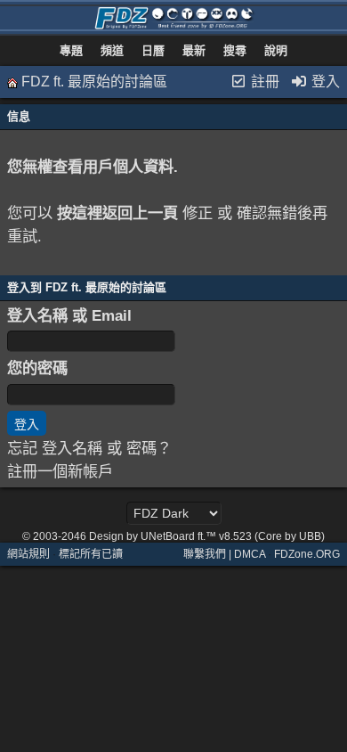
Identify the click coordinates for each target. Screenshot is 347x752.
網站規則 (28, 554)
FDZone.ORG (307, 554)
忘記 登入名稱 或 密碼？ (89, 448)
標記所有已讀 (91, 554)
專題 (71, 50)
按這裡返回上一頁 (117, 213)
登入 (324, 81)
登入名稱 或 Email (69, 315)
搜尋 (234, 50)
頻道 (112, 50)
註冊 (263, 81)
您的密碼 (37, 368)
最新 (194, 50)
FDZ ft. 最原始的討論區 (94, 81)
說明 (275, 50)
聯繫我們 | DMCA (224, 554)
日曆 (153, 50)
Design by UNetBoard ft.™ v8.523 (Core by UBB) (207, 536)
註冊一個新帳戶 (60, 471)
